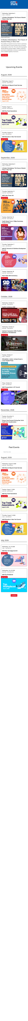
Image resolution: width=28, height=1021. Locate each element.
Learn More (4, 55)
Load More (14, 595)
